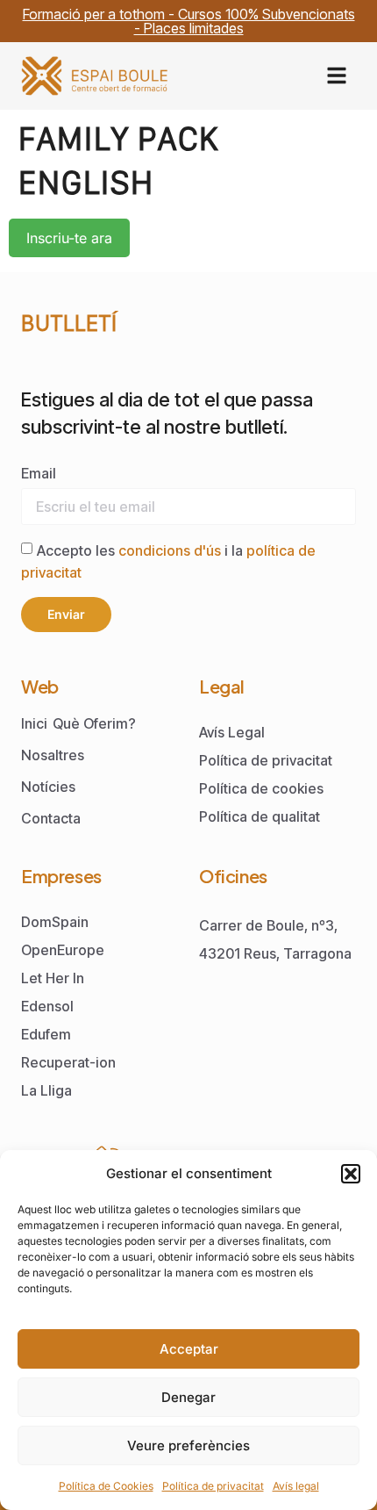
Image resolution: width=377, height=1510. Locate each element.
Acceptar (189, 1349)
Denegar (188, 1397)
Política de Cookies (106, 1485)
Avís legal (296, 1485)
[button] (350, 1174)
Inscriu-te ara (69, 238)
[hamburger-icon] (336, 76)
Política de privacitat (213, 1485)
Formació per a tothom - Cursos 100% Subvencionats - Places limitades (189, 21)
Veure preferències (188, 1445)
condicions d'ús (171, 549)
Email (38, 473)
